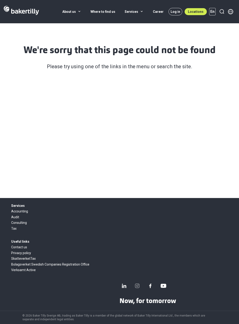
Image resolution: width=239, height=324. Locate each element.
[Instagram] (137, 285)
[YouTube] (163, 285)
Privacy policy (21, 253)
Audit (15, 217)
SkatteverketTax (23, 258)
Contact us (19, 247)
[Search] (221, 11)
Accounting (19, 211)
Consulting (19, 223)
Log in (175, 12)
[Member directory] (230, 11)
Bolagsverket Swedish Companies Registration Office (50, 264)
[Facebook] (150, 285)
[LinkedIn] (124, 285)
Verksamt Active (23, 270)
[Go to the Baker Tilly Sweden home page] (21, 12)
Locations (196, 12)
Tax (14, 228)
